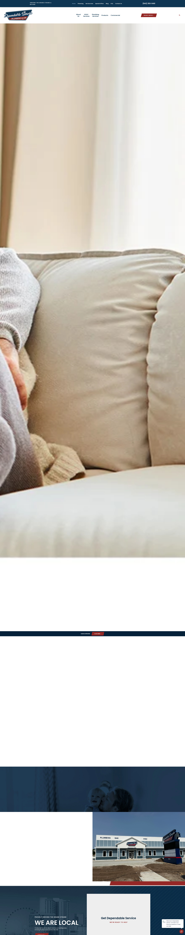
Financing (80, 3)
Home (74, 3)
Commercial (115, 15)
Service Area (89, 3)
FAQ (112, 3)
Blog (107, 3)
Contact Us (118, 3)
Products (105, 15)
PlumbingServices (95, 15)
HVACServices (86, 15)
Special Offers (99, 3)
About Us (78, 15)
